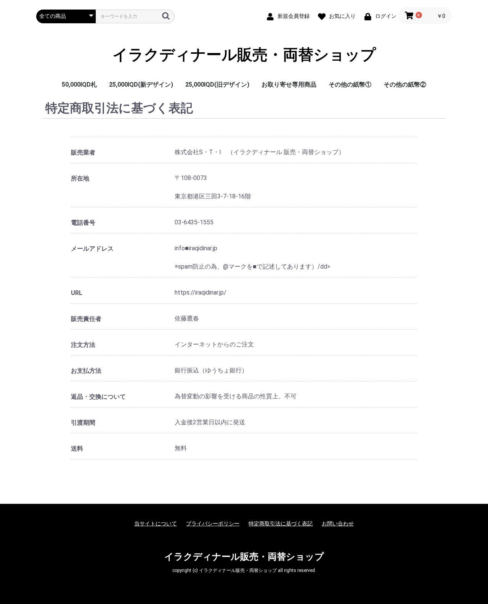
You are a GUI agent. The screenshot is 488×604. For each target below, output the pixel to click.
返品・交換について (98, 396)
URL (76, 292)
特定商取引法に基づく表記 (281, 523)
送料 (77, 448)
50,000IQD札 (79, 84)
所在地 (80, 178)
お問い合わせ (338, 523)
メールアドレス (92, 248)
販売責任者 (86, 318)
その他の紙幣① (350, 84)
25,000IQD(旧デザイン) (217, 84)
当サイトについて (155, 523)
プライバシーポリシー (212, 523)
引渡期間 (83, 422)
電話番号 (83, 222)
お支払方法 (86, 370)
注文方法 (83, 344)
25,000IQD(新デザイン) (141, 84)
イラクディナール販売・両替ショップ (244, 55)
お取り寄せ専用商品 (289, 84)
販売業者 (83, 152)
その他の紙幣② (405, 84)
